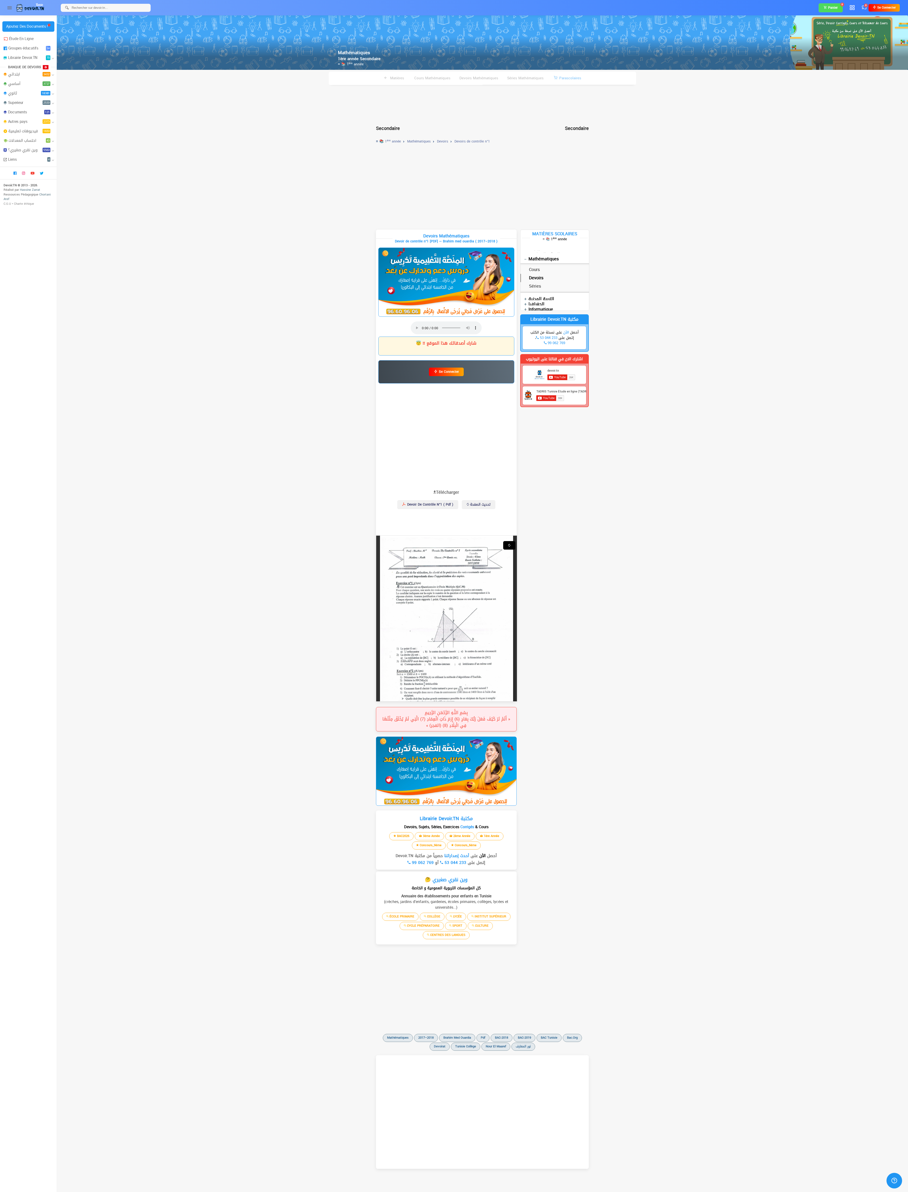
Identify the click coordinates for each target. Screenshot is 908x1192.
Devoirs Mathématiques (478, 78)
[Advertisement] (482, 103)
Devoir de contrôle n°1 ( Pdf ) (429, 504)
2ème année (461, 836)
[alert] (446, 282)
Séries (535, 286)
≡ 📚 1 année (351, 64)
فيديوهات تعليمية (29, 131)
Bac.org (572, 1038)
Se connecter (886, 7)
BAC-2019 (524, 1038)
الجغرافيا (536, 304)
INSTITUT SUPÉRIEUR (490, 916)
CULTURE (481, 926)
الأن (482, 855)
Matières (396, 78)
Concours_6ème (465, 845)
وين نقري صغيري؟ (29, 150)
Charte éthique (24, 204)
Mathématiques (543, 259)
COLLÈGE (433, 916)
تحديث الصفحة (479, 504)
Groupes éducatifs (29, 48)
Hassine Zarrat (30, 190)
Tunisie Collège (465, 1046)
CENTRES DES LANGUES (447, 935)
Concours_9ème (430, 845)
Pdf (483, 1038)
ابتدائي (29, 74)
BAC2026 (402, 836)
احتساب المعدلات (29, 140)
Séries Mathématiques (525, 78)
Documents (29, 112)
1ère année (491, 836)
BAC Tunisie (549, 1038)
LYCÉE (457, 916)
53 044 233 (454, 862)
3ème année (431, 836)
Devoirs (536, 278)
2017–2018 (426, 1038)
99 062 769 (422, 862)
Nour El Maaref (496, 1046)
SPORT (456, 926)
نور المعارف (523, 1046)
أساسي (29, 83)
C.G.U (7, 204)
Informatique (540, 309)
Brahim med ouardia (457, 1038)
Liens (29, 159)
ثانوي (29, 93)
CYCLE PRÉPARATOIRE (423, 926)
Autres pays (29, 121)
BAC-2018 (501, 1038)
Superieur (29, 102)
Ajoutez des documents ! (27, 26)
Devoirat (439, 1046)
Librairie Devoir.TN (29, 57)
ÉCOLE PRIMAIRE (401, 916)
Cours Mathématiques (432, 78)
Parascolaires (570, 78)
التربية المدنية (541, 299)
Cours (534, 270)
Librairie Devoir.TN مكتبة (554, 319)
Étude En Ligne (21, 38)
